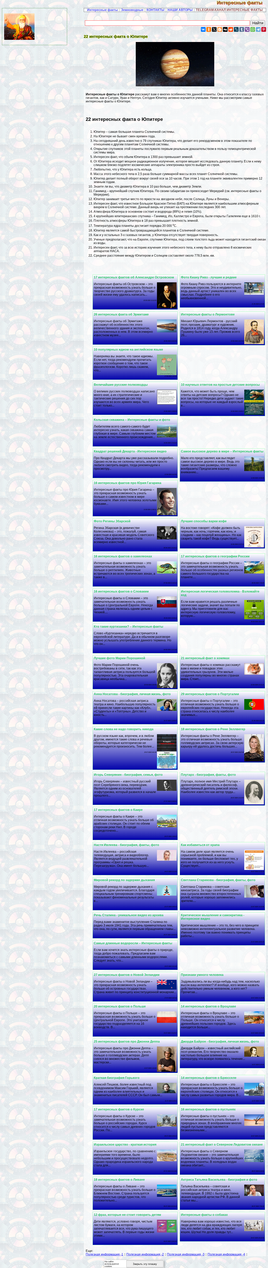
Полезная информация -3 (185, 1254)
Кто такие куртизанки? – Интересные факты (128, 626)
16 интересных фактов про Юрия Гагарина (127, 483)
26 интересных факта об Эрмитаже (121, 314)
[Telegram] (258, 29)
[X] (214, 29)
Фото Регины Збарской (112, 521)
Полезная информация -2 (145, 1254)
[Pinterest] (263, 29)
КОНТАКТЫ (155, 10)
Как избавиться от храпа (200, 845)
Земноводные (132, 10)
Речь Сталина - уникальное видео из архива (128, 915)
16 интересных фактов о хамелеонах (123, 556)
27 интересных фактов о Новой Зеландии (127, 974)
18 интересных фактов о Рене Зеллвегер (213, 729)
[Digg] (225, 29)
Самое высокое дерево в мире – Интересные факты (222, 451)
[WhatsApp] (252, 29)
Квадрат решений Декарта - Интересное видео (130, 451)
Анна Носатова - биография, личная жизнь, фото (132, 694)
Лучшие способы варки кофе (204, 521)
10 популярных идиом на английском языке (128, 349)
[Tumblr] (241, 29)
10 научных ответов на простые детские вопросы (220, 384)
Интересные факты (242, 2)
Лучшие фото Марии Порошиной (119, 658)
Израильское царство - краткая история (125, 1144)
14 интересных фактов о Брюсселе (208, 1077)
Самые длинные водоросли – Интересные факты (133, 943)
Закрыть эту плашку (145, 1264)
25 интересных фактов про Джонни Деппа (127, 1041)
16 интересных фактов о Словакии (121, 591)
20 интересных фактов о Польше (120, 1006)
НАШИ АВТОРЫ (180, 10)
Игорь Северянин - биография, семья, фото (128, 774)
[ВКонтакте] (203, 29)
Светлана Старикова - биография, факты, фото (218, 880)
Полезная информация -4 (226, 1254)
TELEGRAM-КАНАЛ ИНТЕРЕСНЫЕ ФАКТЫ (229, 10)
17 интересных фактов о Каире (118, 809)
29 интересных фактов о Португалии (210, 694)
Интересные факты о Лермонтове (208, 314)
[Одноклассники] (208, 29)
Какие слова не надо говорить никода (123, 729)
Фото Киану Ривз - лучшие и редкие (209, 277)
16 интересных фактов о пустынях (208, 1109)
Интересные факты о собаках (204, 1214)
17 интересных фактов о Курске (119, 1109)
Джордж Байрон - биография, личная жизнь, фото (220, 1041)
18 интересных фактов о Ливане (119, 1179)
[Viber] (247, 29)
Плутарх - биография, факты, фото (208, 774)
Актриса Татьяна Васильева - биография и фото (219, 1179)
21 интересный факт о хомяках (205, 658)
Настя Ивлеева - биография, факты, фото (126, 845)
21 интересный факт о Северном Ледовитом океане (222, 1144)
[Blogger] (219, 29)
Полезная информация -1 (104, 1254)
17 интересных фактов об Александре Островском (134, 277)
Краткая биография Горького (116, 1077)
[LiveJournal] (236, 29)
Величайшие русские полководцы (121, 384)
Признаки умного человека (202, 974)
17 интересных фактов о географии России (215, 556)
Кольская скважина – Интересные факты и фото (132, 419)
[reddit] (230, 29)
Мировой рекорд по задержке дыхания (124, 880)
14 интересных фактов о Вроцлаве (208, 1006)
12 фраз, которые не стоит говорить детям (127, 1214)
